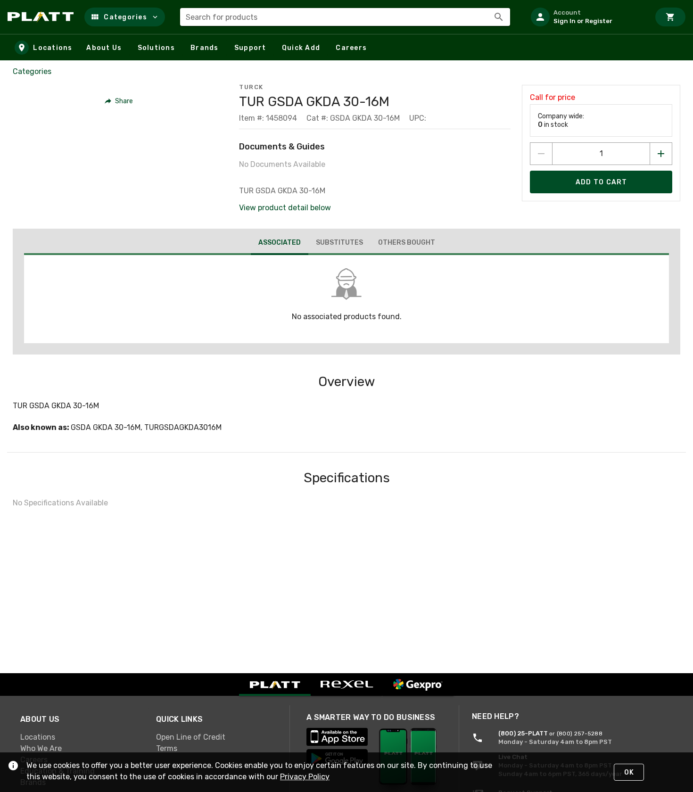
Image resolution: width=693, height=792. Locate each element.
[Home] (42, 17)
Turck (251, 87)
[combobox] (345, 17)
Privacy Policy (305, 776)
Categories (32, 71)
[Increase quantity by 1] (661, 154)
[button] (124, 17)
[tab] (279, 243)
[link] (80, 737)
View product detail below (285, 207)
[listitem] (586, 17)
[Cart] (670, 17)
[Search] (498, 17)
